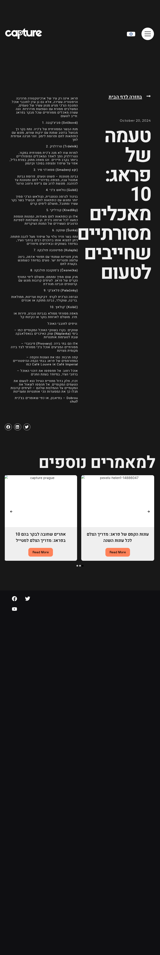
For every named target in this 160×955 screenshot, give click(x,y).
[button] (8, 427)
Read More (40, 552)
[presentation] (11, 511)
